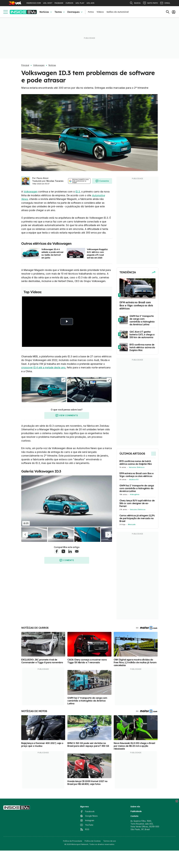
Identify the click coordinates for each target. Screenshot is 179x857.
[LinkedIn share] (70, 551)
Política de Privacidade (72, 841)
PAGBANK (59, 3)
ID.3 (78, 191)
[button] (25, 534)
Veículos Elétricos (137, 467)
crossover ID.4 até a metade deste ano (43, 367)
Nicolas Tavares (54, 181)
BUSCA (137, 3)
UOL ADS (90, 3)
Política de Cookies (93, 841)
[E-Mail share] (76, 551)
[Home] (23, 12)
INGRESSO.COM (33, 3)
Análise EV (133, 479)
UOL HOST (47, 3)
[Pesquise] (167, 12)
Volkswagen (38, 65)
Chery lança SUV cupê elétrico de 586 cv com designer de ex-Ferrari (137, 503)
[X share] (63, 551)
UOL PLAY (80, 3)
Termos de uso (109, 841)
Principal (25, 65)
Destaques (73, 12)
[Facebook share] (56, 551)
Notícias (44, 12)
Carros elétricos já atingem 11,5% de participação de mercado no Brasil (137, 518)
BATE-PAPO (152, 3)
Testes (58, 12)
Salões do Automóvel (118, 12)
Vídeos (100, 12)
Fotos (91, 12)
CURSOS (69, 3)
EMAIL (167, 3)
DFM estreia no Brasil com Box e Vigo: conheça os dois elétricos (136, 475)
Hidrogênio (134, 494)
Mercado (132, 524)
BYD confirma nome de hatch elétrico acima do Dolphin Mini (135, 462)
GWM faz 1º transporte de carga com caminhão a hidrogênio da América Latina (136, 488)
